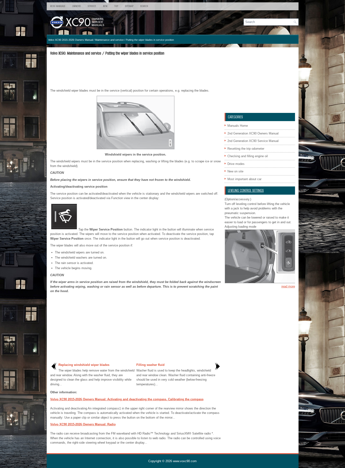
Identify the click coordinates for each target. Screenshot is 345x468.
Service (92, 6)
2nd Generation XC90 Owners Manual (253, 133)
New (105, 6)
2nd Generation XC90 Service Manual (253, 141)
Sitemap (129, 6)
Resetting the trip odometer (245, 148)
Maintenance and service (109, 39)
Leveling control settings (246, 190)
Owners (76, 6)
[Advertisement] (135, 72)
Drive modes (236, 164)
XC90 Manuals (57, 6)
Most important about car (244, 179)
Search (144, 6)
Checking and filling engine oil (247, 156)
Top (116, 6)
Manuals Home (237, 125)
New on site (235, 171)
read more (288, 286)
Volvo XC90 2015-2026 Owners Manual (70, 39)
